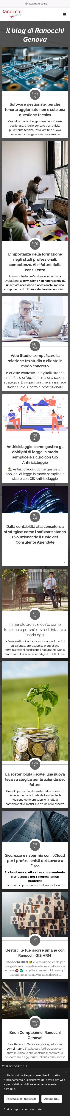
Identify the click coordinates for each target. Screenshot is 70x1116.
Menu (64, 14)
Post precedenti (13, 1066)
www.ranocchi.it (38, 3)
